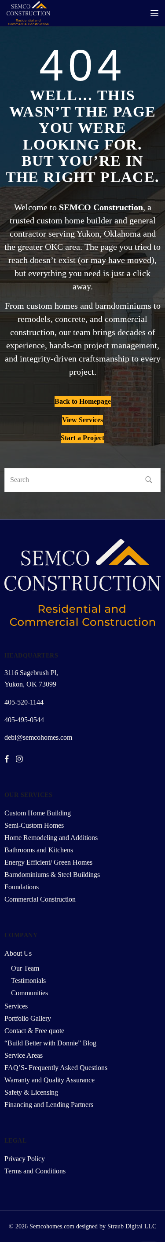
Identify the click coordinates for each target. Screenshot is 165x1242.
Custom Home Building (37, 813)
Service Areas (23, 1055)
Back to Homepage (83, 401)
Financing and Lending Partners (48, 1104)
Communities (29, 993)
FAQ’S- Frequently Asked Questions (55, 1067)
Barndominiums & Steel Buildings (52, 874)
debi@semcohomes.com (38, 737)
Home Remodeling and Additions (51, 837)
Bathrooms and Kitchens (38, 850)
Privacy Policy (24, 1158)
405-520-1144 (24, 702)
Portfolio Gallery (27, 1018)
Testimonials (28, 980)
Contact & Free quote (34, 1030)
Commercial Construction (40, 899)
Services (16, 1006)
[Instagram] (19, 759)
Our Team (25, 968)
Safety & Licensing (31, 1092)
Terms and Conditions (35, 1171)
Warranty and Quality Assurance (49, 1080)
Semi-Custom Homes (34, 825)
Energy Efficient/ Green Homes (48, 862)
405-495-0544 (24, 719)
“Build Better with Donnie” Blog (50, 1043)
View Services (82, 420)
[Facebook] (6, 759)
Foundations (21, 887)
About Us (18, 953)
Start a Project (82, 438)
